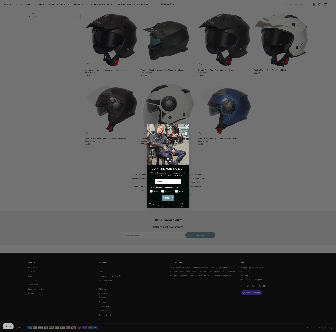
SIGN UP (168, 198)
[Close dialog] (186, 126)
